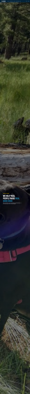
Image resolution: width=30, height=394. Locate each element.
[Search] (26, 1)
